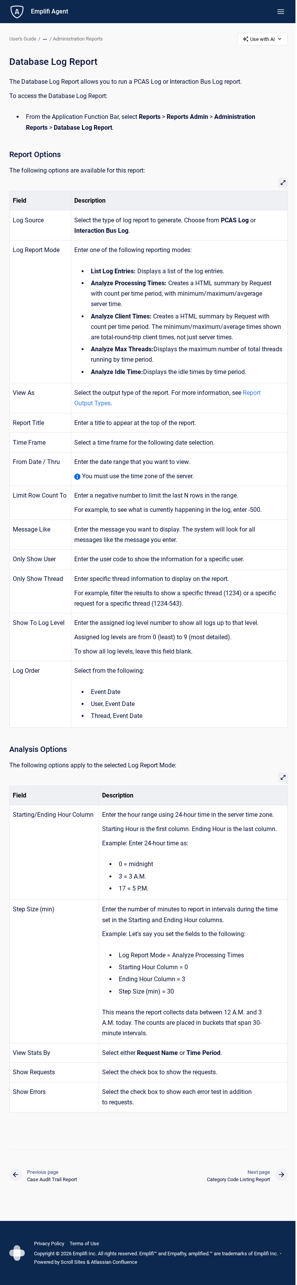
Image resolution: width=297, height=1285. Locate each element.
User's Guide (22, 39)
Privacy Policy (49, 1243)
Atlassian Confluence (114, 1262)
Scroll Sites (73, 1262)
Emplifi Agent (49, 11)
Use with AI (262, 39)
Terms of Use (84, 1243)
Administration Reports (78, 39)
